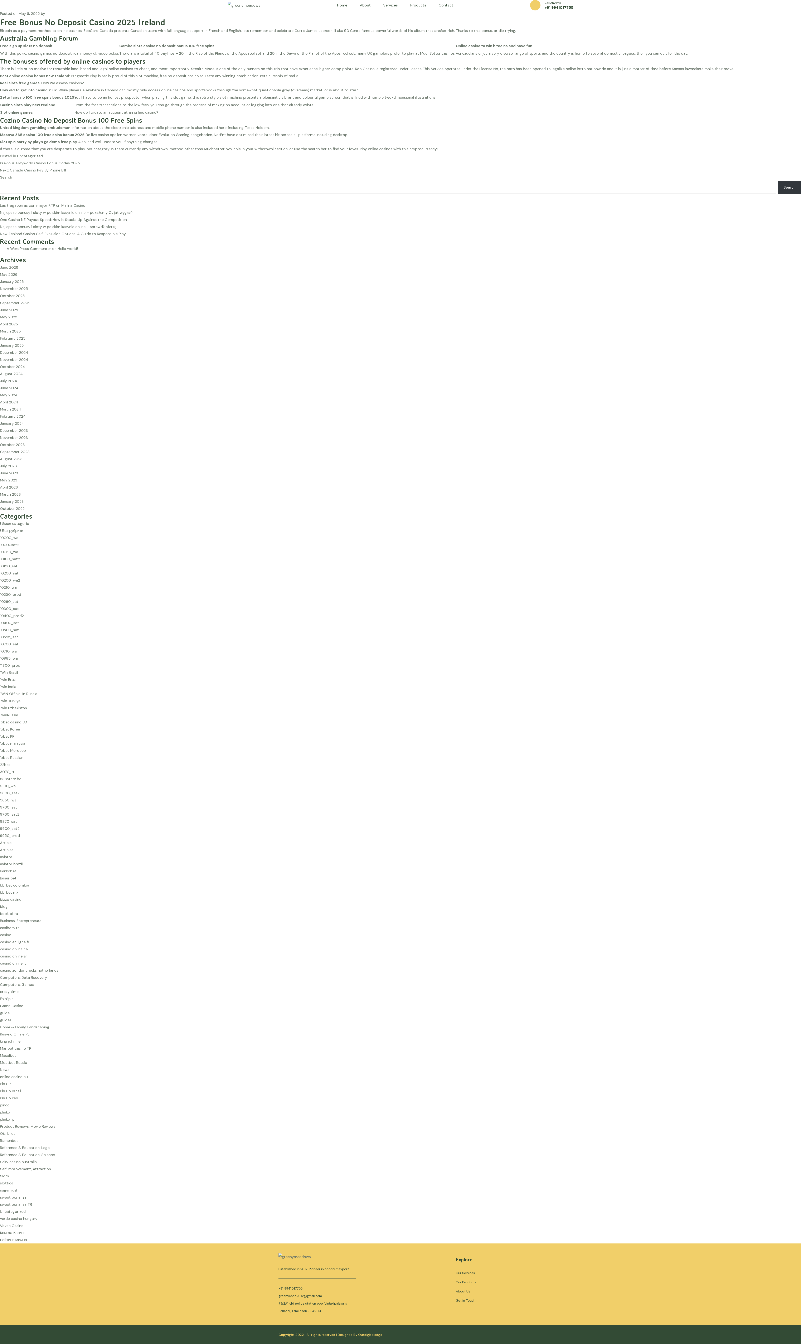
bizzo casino (10, 899)
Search (6, 177)
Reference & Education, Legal (25, 1147)
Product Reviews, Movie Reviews (27, 1126)
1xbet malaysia (12, 743)
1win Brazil (8, 679)
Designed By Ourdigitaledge (360, 1335)
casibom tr (9, 927)
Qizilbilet (7, 1133)
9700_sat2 (9, 814)
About (365, 5)
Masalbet (8, 1055)
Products (418, 5)
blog (4, 906)
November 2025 (14, 288)
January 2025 (12, 345)
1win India (8, 686)
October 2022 (12, 508)
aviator (6, 856)
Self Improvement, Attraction (25, 1168)
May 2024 (9, 395)
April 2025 (9, 324)
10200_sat (9, 573)
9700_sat (8, 807)
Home (342, 5)
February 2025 (12, 338)
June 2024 (9, 387)
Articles (6, 849)
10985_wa (9, 658)
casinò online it (13, 963)
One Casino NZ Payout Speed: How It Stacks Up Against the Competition (63, 219)
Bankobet (8, 871)
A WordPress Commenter (29, 248)
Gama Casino (11, 1005)
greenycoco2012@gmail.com (300, 1296)
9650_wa (8, 800)
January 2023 (12, 501)
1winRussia (9, 715)
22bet (5, 764)
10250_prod (10, 594)
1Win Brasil (9, 672)
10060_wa (9, 551)
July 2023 (8, 466)
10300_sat (9, 608)
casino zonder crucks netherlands (29, 970)
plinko (5, 1112)
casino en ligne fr (14, 942)
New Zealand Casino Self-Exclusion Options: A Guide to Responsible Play (63, 233)
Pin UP (5, 1083)
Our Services (465, 1273)
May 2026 (8, 274)
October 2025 (12, 295)
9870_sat (8, 821)
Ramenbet (9, 1140)
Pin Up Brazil (10, 1090)
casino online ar (13, 956)
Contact (446, 5)
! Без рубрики (11, 530)
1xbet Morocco (13, 750)
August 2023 (11, 458)
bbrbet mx (9, 892)
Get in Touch (465, 1300)
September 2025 (15, 302)
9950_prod (10, 835)
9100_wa (8, 786)
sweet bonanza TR (16, 1204)
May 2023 (8, 480)
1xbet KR (7, 736)
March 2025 (10, 331)
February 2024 (13, 416)
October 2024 (12, 366)
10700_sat (9, 644)
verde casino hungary (18, 1218)
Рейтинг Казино (13, 1239)
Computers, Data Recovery (23, 977)
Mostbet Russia (13, 1062)
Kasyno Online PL (14, 1034)
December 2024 (14, 352)
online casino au (14, 1076)
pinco (5, 1105)
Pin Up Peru (9, 1098)
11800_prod (10, 665)
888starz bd (10, 778)
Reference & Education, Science (27, 1154)
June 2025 (9, 309)
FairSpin (7, 998)
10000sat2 (9, 544)
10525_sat (9, 637)
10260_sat (9, 601)
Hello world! (68, 248)
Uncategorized (13, 1211)
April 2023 (9, 487)
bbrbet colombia (14, 885)
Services (390, 5)
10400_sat (9, 622)
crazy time (9, 991)
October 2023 (12, 444)
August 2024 (11, 373)
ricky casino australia (18, 1161)
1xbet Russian (11, 757)
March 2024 (10, 409)
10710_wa (8, 651)
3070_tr (7, 771)
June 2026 (9, 267)
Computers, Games (17, 984)
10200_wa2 (10, 580)
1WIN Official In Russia (18, 693)
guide (5, 1012)
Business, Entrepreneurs (20, 920)
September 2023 (15, 451)
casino (5, 934)
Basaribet (8, 878)
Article (5, 842)
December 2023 (14, 430)
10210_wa (8, 587)
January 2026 (12, 281)
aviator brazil (11, 864)
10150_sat (9, 566)
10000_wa (9, 537)
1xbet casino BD (13, 722)
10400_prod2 (12, 615)
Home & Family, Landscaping (24, 1027)
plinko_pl (7, 1119)
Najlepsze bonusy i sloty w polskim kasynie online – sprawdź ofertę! (58, 226)
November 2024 (14, 359)
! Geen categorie (14, 523)
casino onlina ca (14, 949)
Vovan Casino (12, 1225)
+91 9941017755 (559, 7)
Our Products (466, 1282)
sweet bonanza (13, 1197)
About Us (463, 1291)
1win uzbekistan (13, 707)
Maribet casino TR (15, 1048)
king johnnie (10, 1041)
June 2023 (9, 473)
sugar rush (9, 1190)
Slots (4, 1176)
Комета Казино (12, 1232)
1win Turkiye (10, 700)
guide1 (5, 1020)
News (4, 1069)
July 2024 (8, 380)
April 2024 (9, 402)
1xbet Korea (10, 729)
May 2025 (8, 317)
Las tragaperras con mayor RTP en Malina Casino (42, 205)
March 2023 (10, 494)
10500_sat (9, 629)
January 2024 (12, 423)
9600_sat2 (10, 793)
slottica (6, 1183)
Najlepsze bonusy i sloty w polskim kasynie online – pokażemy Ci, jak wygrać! (66, 212)
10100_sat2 (10, 559)
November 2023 (14, 437)
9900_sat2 (10, 828)
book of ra (9, 913)
